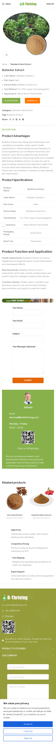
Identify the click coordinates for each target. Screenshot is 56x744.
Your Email (18, 321)
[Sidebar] (3, 226)
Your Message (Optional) (24, 347)
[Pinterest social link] (16, 119)
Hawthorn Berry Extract (41, 515)
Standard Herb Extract (20, 64)
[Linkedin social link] (19, 119)
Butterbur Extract (15, 115)
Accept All (28, 724)
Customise (28, 731)
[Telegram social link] (23, 119)
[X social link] (13, 119)
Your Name (18, 308)
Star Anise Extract (14, 515)
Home (5, 64)
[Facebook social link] (10, 119)
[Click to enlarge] (6, 55)
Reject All (28, 738)
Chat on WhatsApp (28, 448)
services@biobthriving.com (24, 417)
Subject (16, 334)
